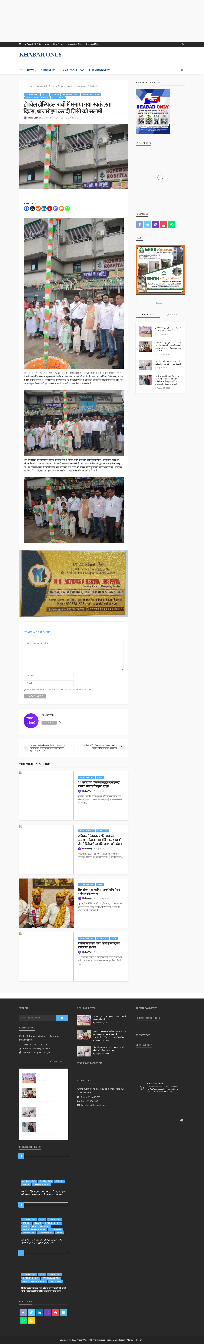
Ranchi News (58, 98)
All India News (32, 94)
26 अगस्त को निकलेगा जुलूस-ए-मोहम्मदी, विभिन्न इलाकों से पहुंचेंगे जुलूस (99, 784)
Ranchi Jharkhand (91, 94)
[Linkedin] (44, 208)
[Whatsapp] (67, 208)
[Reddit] (38, 208)
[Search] (182, 70)
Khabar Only (33, 118)
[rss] (31, 1320)
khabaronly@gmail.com (39, 1049)
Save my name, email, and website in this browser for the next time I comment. (60, 690)
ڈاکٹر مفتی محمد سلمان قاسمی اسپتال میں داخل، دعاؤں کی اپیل (168, 362)
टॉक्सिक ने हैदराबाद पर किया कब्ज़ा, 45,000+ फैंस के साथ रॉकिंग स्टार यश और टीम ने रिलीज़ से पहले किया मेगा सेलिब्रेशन (100, 840)
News (46, 44)
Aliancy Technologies (41, 1053)
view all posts (49, 722)
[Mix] (61, 208)
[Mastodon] (55, 208)
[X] (32, 208)
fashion (55, 94)
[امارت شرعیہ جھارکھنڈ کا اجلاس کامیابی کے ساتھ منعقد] (145, 331)
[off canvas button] (21, 70)
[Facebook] (26, 208)
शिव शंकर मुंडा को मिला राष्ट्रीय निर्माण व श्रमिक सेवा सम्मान (99, 891)
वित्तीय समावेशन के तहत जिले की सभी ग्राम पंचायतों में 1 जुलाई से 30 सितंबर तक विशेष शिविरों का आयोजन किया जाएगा (43, 1289)
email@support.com (96, 1105)
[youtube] (183, 44)
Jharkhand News (93, 44)
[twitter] (148, 225)
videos (60, 1233)
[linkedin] (39, 1312)
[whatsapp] (172, 225)
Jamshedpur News (75, 44)
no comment (64, 118)
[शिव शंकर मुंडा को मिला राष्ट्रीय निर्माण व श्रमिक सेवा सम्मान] (46, 903)
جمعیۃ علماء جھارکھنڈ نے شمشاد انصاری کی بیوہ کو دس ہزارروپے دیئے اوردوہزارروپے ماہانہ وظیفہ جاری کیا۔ (168, 346)
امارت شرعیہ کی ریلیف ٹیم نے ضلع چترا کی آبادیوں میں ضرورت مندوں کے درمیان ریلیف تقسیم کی (43, 1192)
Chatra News (46, 1181)
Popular (149, 315)
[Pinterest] (49, 208)
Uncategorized (45, 1233)
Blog (45, 94)
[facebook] (179, 44)
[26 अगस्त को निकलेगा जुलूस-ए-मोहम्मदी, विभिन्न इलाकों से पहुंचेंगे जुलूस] (46, 795)
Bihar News (58, 44)
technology (28, 1233)
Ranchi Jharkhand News (37, 98)
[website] (60, 722)
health (26, 1184)
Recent (173, 315)
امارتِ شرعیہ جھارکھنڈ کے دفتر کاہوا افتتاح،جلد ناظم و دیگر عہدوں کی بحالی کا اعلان (42, 1241)
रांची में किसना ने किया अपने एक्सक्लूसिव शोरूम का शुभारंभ (98, 945)
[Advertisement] (89, 21)
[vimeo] (63, 1312)
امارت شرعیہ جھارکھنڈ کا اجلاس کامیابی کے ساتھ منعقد (168, 328)
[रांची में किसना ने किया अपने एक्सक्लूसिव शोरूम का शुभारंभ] (46, 956)
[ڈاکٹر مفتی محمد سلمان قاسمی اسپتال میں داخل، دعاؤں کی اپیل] (145, 365)
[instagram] (156, 225)
